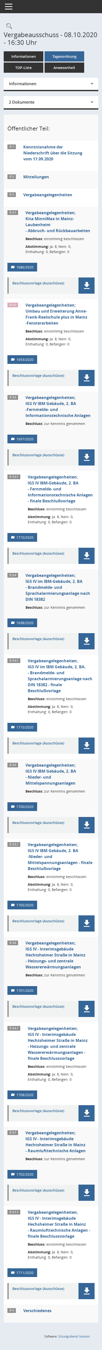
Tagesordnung (64, 56)
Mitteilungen (36, 177)
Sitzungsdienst (74, 1336)
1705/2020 (24, 905)
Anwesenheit (64, 67)
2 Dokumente (21, 102)
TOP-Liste (23, 67)
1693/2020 (24, 359)
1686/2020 (24, 267)
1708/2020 (24, 1094)
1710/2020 (24, 537)
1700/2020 (24, 806)
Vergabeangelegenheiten (47, 195)
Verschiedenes (37, 1310)
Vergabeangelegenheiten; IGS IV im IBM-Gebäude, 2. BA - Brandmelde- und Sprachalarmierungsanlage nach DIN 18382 (58, 587)
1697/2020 (24, 439)
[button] (86, 285)
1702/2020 (24, 1174)
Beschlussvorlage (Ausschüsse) (38, 283)
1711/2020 (24, 1272)
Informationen (23, 56)
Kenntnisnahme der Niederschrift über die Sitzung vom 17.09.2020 (52, 153)
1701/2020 (24, 990)
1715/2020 (24, 727)
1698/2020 (24, 622)
